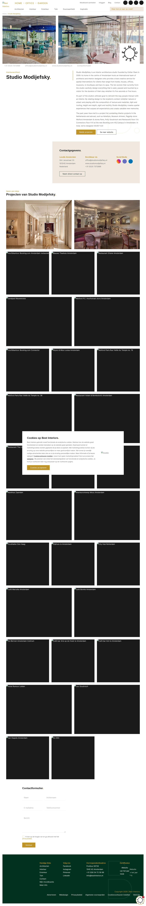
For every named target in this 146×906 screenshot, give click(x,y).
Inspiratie (84, 9)
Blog (109, 3)
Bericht (26, 818)
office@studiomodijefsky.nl (36, 66)
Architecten (19, 9)
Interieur (32, 9)
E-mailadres (28, 808)
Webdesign (63, 895)
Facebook (67, 866)
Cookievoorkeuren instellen (119, 895)
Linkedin (66, 875)
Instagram (67, 869)
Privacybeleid (76, 895)
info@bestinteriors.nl (94, 875)
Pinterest (66, 872)
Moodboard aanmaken (88, 3)
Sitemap (136, 895)
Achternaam (51, 797)
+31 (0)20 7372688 (12, 66)
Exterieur (45, 9)
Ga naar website (106, 132)
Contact (117, 3)
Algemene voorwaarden (95, 895)
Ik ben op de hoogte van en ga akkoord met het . (40, 837)
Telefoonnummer (53, 808)
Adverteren (51, 895)
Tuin (56, 9)
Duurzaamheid (69, 9)
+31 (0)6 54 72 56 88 (95, 872)
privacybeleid (27, 838)
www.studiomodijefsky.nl (62, 66)
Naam (26, 797)
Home (4, 14)
